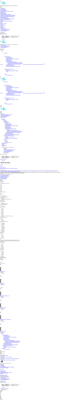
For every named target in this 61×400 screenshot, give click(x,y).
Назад (5, 120)
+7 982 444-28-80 (3, 30)
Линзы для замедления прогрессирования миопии (13, 171)
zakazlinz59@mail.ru (4, 33)
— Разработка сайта (3, 389)
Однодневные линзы (3, 170)
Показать (2, 259)
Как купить (2, 369)
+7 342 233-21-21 (5, 29)
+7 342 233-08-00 (3, 28)
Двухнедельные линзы (9, 170)
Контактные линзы (8, 123)
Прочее (6, 141)
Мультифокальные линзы (51, 170)
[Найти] (1, 7)
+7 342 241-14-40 (5, 46)
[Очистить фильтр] (0, 258)
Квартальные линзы (28, 170)
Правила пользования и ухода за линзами (6, 372)
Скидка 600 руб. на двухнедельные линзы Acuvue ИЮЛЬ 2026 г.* (9, 358)
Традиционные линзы (34, 170)
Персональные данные (3, 375)
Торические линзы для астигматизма (12, 130)
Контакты (1, 373)
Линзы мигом (2, 364)
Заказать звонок (6, 152)
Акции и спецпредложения (4, 355)
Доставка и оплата (3, 370)
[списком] (1, 179)
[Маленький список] (0, 180)
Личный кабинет (2, 366)
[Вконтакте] (2, 51)
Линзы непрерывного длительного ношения (19, 170)
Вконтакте (3, 160)
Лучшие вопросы (2, 371)
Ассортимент (5, 121)
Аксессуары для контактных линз (10, 168)
